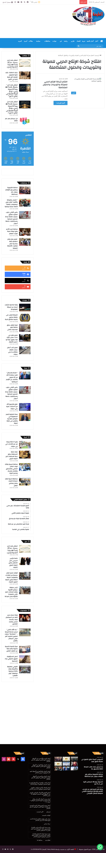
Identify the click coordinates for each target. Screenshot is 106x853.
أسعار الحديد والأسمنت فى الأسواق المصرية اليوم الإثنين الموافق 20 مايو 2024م (40, 760)
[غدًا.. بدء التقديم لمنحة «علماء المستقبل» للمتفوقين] (58, 764)
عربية (83, 41)
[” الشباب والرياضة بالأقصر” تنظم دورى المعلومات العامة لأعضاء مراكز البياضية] (25, 203)
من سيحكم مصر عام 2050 (11, 119)
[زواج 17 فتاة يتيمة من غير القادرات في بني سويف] (25, 444)
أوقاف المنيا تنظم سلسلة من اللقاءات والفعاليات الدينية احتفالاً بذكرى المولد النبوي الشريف (11, 577)
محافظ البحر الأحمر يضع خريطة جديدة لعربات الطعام (12, 231)
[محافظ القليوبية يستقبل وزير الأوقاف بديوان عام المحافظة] (25, 190)
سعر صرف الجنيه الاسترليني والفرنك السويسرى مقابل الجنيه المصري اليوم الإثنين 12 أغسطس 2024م (40, 829)
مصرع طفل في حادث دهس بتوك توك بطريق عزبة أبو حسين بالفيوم (12, 338)
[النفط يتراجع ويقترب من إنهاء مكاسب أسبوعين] (74, 769)
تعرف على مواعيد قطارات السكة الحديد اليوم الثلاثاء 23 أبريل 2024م (40, 819)
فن (61, 41)
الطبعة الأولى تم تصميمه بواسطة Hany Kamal (60, 849)
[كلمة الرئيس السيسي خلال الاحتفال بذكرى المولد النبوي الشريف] (25, 561)
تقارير (72, 41)
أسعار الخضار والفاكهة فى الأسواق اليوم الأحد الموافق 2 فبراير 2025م (40, 771)
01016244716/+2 (36, 849)
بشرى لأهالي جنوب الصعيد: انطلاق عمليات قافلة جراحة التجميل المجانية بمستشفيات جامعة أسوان (11, 218)
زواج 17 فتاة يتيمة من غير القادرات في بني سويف (11, 444)
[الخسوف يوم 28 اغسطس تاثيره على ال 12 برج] (74, 764)
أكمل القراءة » (60, 103)
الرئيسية (97, 55)
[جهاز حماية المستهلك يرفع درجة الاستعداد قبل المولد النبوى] (25, 455)
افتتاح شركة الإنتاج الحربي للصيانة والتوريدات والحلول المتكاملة (55, 84)
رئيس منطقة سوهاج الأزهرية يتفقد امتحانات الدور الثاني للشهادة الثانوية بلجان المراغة (11, 592)
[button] (100, 847)
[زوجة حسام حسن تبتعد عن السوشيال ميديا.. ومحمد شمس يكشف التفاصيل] (25, 618)
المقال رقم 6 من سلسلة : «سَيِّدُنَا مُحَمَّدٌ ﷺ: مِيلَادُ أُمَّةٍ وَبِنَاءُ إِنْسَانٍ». (12, 63)
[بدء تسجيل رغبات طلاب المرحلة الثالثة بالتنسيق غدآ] (66, 759)
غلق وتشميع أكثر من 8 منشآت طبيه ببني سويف (12, 406)
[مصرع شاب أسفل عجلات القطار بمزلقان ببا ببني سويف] (25, 350)
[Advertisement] (34, 20)
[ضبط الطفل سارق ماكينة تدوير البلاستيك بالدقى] (25, 328)
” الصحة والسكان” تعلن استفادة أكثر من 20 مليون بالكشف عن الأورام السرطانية (12, 377)
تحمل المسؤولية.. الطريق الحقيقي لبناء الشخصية (11, 658)
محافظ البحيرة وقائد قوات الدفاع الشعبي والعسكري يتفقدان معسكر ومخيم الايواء (11, 469)
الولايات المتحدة (46, 815)
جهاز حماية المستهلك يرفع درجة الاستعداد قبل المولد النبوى (11, 455)
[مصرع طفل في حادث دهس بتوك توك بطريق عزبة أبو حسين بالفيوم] (25, 338)
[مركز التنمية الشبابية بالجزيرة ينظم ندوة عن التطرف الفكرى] (25, 649)
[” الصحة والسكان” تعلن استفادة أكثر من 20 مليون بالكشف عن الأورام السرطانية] (25, 375)
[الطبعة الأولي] (88, 16)
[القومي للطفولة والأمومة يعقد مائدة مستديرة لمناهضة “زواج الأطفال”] (25, 669)
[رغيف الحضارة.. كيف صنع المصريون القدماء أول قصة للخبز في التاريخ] (25, 75)
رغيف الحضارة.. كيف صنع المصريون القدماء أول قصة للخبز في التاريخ (11, 76)
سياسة (38, 41)
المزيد (20, 41)
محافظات (47, 41)
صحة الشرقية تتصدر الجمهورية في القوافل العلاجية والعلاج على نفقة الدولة (12, 419)
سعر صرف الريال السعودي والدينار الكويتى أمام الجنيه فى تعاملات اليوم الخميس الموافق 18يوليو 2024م (41, 835)
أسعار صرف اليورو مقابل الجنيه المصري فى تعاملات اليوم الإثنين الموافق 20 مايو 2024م (40, 807)
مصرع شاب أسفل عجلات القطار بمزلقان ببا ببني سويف (12, 351)
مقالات (31, 41)
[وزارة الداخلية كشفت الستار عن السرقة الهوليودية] (25, 307)
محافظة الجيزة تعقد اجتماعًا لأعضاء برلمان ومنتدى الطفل (11, 482)
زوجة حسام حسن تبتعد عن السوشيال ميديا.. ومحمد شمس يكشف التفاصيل (12, 619)
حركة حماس (47, 824)
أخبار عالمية (90, 41)
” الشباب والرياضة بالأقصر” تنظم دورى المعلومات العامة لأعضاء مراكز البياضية (11, 203)
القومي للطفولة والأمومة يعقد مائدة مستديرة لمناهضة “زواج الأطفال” (12, 671)
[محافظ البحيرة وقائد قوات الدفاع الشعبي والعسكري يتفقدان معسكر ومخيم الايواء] (25, 467)
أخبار (96, 41)
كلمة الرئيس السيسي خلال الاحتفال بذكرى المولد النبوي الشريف (13, 563)
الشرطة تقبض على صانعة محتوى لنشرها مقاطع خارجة (11, 317)
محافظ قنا (39, 840)
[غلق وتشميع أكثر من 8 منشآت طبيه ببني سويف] (25, 407)
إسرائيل (48, 812)
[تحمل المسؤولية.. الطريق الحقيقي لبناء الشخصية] (25, 659)
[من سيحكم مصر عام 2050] (25, 121)
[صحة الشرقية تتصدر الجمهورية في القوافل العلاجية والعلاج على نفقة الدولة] (25, 417)
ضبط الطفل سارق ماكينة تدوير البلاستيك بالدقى (12, 327)
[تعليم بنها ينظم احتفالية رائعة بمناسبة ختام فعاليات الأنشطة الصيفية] (25, 242)
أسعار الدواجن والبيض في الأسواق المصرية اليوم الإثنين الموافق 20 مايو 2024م (40, 777)
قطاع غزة (47, 840)
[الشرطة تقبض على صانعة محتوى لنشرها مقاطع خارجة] (25, 318)
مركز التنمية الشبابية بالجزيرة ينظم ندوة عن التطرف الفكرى (11, 648)
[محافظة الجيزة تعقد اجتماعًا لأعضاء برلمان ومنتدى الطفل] (25, 481)
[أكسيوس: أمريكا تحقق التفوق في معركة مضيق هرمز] (74, 759)
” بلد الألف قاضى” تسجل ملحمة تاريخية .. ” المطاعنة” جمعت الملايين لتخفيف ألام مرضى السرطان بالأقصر (11, 635)
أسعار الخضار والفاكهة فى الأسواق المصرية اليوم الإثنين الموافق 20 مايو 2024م (40, 766)
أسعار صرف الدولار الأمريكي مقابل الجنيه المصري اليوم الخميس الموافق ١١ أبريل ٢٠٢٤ (40, 800)
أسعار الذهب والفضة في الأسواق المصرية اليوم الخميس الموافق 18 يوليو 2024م (39, 783)
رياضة (66, 41)
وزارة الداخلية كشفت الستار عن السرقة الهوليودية (11, 307)
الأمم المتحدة (40, 812)
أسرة (25, 41)
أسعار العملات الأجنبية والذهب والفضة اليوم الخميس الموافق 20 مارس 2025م (40, 788)
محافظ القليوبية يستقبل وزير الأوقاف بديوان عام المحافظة (11, 191)
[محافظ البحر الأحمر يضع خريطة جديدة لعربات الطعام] (25, 232)
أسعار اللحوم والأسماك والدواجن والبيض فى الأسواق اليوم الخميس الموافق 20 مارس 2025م (40, 794)
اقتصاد (79, 41)
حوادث (54, 41)
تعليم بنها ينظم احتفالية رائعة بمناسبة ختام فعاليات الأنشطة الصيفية (12, 243)
